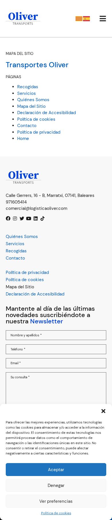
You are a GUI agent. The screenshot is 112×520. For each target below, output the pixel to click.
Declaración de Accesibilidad (46, 113)
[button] (103, 411)
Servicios (26, 93)
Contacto (26, 125)
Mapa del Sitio (31, 106)
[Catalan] (79, 18)
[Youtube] (28, 218)
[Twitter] (22, 218)
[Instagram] (15, 218)
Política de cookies (56, 513)
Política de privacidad (38, 132)
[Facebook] (8, 218)
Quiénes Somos (33, 100)
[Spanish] (86, 18)
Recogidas (27, 87)
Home (23, 138)
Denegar (56, 485)
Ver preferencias (56, 501)
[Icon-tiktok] (42, 218)
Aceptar (56, 470)
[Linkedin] (35, 218)
